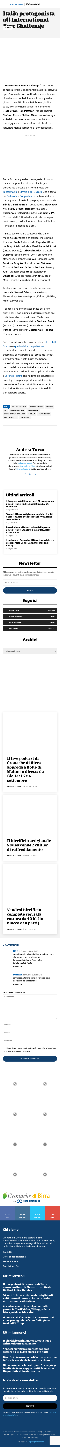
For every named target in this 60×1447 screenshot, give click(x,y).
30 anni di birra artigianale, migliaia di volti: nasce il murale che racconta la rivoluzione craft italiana (29, 516)
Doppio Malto (27, 196)
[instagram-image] (15, 1084)
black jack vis (19, 406)
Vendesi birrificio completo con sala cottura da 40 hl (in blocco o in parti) (25, 916)
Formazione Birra (27, 466)
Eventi (8, 28)
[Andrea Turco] (6, 4)
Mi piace (51, 610)
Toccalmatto (10, 192)
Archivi (30, 640)
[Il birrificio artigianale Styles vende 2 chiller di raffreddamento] (30, 815)
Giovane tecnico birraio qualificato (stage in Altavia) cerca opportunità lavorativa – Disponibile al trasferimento (30, 1368)
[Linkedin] (30, 474)
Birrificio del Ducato (31, 192)
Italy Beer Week (25, 463)
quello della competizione (29, 346)
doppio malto (36, 406)
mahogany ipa (17, 410)
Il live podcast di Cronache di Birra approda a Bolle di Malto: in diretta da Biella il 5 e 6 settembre (30, 503)
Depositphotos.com (36, 1442)
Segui (52, 616)
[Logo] (26, 1197)
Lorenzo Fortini (13, 376)
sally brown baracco (14, 414)
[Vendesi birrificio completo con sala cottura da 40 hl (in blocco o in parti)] (30, 884)
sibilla (32, 414)
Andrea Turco (16, 4)
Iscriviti (30, 590)
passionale (33, 410)
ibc (5, 410)
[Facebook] (25, 474)
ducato (49, 406)
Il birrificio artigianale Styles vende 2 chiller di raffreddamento (29, 845)
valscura (25, 417)
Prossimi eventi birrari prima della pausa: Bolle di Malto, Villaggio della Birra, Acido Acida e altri (28, 529)
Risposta (17, 966)
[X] (35, 474)
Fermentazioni (23, 469)
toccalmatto (10, 417)
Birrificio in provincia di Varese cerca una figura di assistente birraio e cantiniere (30, 1358)
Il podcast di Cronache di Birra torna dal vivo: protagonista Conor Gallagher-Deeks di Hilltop (30, 542)
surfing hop (44, 414)
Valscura (12, 196)
